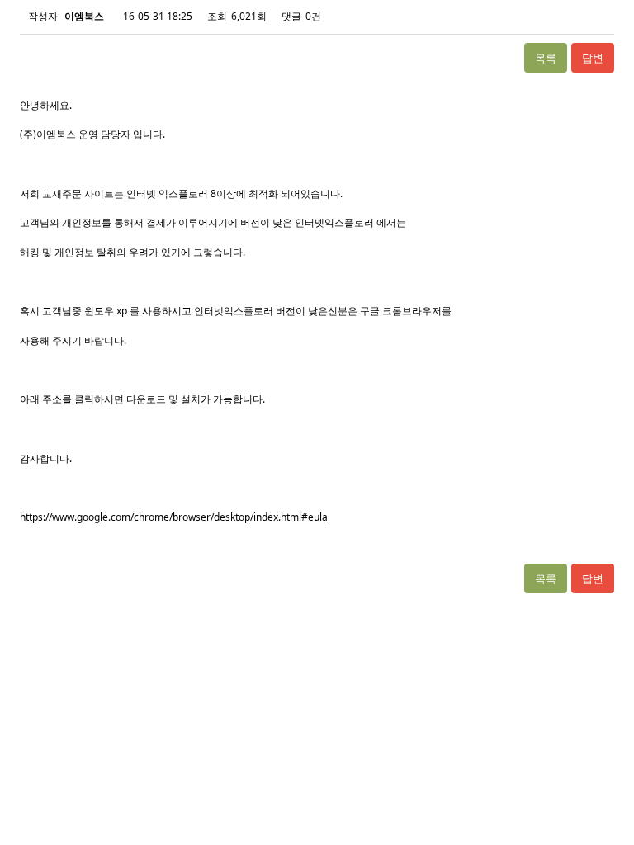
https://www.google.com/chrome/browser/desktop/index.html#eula (174, 517)
